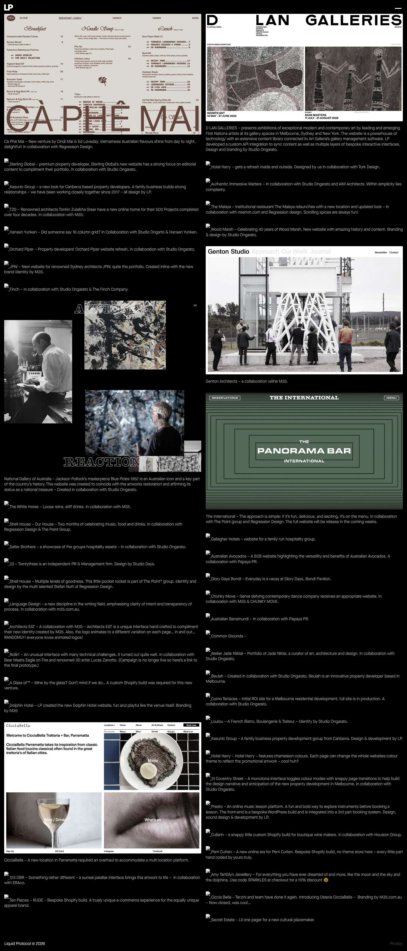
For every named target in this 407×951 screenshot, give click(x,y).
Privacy (396, 944)
